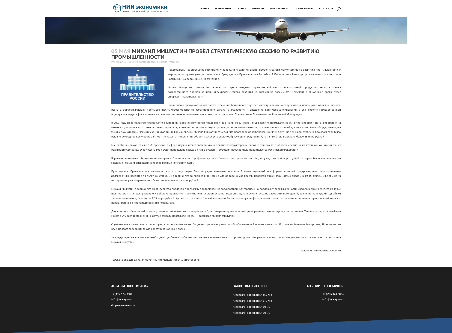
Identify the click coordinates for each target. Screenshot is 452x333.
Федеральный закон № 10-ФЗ (251, 306)
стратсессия (191, 259)
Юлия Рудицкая (170, 62)
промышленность (169, 259)
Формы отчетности (123, 305)
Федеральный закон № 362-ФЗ (252, 294)
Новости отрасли (145, 62)
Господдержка (131, 259)
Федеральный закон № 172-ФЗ (252, 300)
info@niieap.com (121, 299)
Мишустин (149, 259)
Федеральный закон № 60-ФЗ (251, 312)
